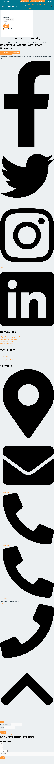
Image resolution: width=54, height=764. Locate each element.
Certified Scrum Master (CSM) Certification (8, 339)
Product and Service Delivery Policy (9, 360)
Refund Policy (5, 358)
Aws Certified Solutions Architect (6, 343)
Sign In (6, 26)
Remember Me (4, 730)
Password (2, 727)
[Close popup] (2, 722)
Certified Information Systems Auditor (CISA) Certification (11, 346)
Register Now (5, 29)
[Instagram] (50, 1)
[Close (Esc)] (11, 761)
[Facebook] (46, 1)
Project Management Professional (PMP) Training (10, 336)
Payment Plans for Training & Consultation (11, 362)
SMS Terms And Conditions (8, 359)
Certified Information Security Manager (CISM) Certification (11, 345)
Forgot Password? (6, 24)
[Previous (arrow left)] (1, 763)
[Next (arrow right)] (5, 763)
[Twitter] (48, 1)
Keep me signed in (7, 23)
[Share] (8, 761)
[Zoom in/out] (1, 761)
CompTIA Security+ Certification (6, 341)
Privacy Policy (5, 356)
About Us (4, 353)
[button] (37, 1)
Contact (4, 355)
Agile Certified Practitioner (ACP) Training (8, 337)
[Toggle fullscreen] (5, 761)
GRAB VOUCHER (24, 1)
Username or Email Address (5, 724)
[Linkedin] (51, 1)
